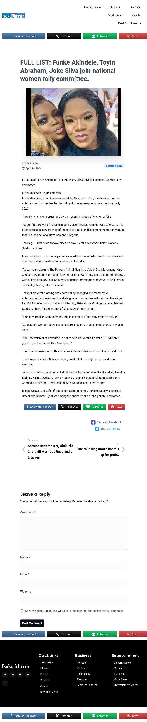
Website (25, 591)
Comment (27, 512)
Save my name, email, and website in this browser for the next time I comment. (74, 611)
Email (24, 574)
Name (25, 557)
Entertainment (114, 165)
